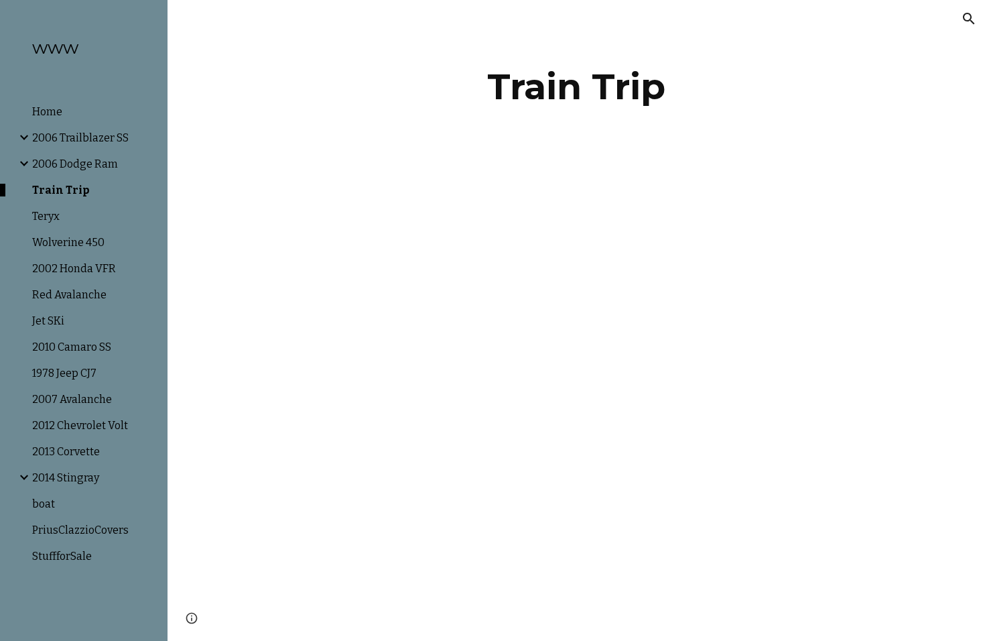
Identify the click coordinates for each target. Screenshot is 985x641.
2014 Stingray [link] (65, 477)
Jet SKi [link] (48, 320)
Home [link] (47, 111)
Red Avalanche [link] (69, 294)
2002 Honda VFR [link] (74, 268)
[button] (969, 19)
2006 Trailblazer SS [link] (80, 137)
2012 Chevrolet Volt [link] (80, 425)
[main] (575, 87)
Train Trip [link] (60, 190)
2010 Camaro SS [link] (71, 347)
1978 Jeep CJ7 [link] (64, 373)
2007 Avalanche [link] (72, 399)
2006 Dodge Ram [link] (75, 164)
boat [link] (43, 504)
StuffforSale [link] (62, 556)
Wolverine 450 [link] (68, 242)
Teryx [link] (46, 216)
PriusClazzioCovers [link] (80, 530)
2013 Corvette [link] (66, 451)
